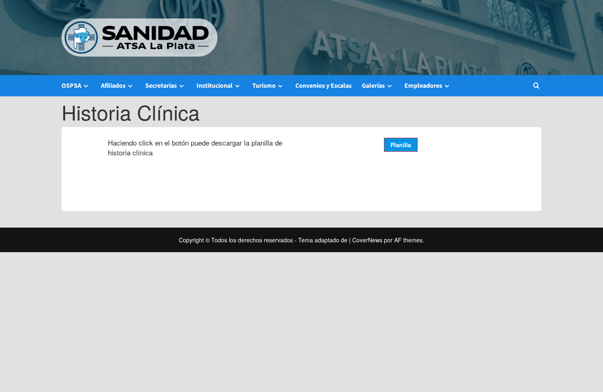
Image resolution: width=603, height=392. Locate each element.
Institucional (214, 85)
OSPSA (71, 85)
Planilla (401, 145)
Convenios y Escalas (323, 85)
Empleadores (423, 85)
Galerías (373, 85)
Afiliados (113, 85)
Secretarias (161, 85)
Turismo (264, 85)
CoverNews (367, 240)
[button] (536, 85)
